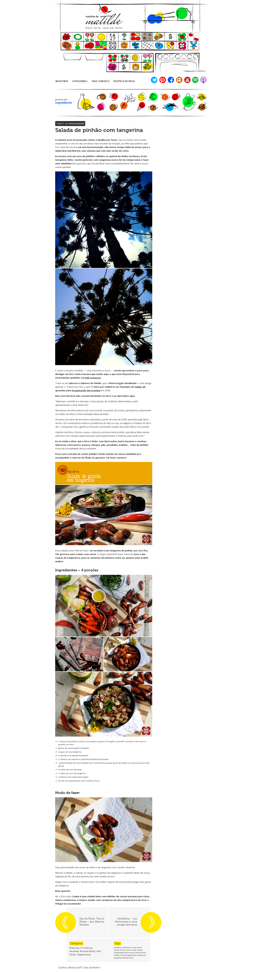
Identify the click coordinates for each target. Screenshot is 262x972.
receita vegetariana (128, 955)
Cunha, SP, (140, 386)
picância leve (140, 953)
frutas (134, 950)
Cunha (116, 950)
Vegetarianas (84, 954)
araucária (117, 947)
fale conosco (100, 81)
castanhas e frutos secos (132, 947)
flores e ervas (125, 950)
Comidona (86, 948)
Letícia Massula (76, 123)
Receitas (74, 951)
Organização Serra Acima (86, 390)
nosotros (61, 81)
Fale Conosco (92, 377)
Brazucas (74, 948)
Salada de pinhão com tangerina (99, 130)
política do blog (124, 81)
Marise (140, 950)
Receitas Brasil (87, 951)
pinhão (116, 955)
